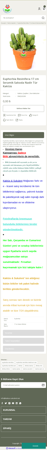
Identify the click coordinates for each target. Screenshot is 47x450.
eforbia (20, 366)
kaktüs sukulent (28, 369)
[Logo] (7, 8)
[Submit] (44, 385)
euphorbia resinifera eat (9, 366)
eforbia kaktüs (29, 366)
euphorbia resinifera (8, 362)
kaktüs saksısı (16, 369)
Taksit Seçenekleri (12, 341)
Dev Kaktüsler (35, 93)
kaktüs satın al (39, 369)
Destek (35, 446)
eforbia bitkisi (6, 369)
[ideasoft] (11, 448)
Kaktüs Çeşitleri (23, 93)
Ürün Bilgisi (9, 135)
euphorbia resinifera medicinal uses (26, 362)
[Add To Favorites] (9, 115)
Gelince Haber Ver (23, 108)
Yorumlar (8, 333)
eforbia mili (39, 366)
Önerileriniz (9, 349)
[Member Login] (39, 9)
